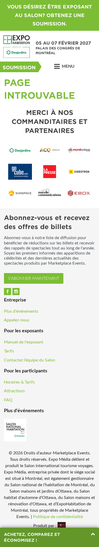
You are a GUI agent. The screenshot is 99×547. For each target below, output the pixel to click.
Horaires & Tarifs (19, 382)
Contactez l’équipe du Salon (29, 360)
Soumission (19, 67)
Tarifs (9, 351)
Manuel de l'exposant (23, 342)
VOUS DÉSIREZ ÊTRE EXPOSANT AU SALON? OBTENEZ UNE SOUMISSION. (49, 15)
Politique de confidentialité (58, 517)
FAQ (8, 400)
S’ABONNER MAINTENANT (33, 278)
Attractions (14, 391)
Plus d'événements (21, 311)
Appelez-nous (16, 320)
